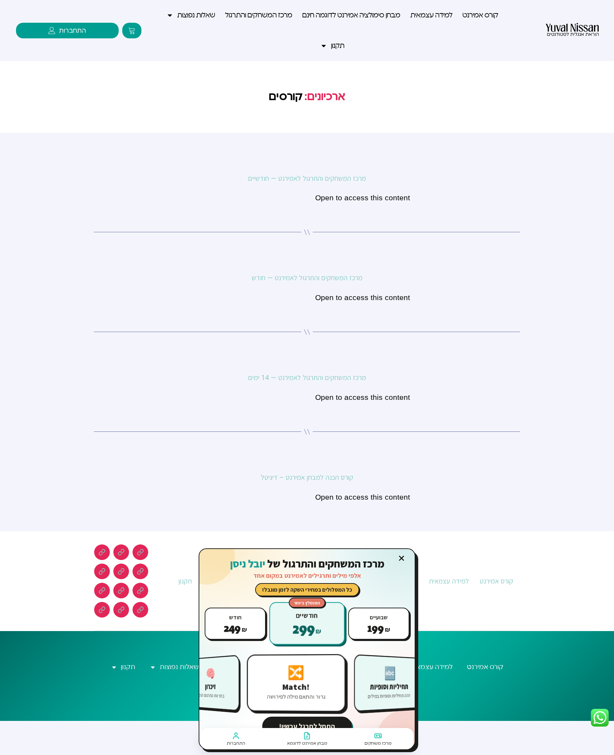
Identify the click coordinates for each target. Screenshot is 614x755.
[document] (307, 377)
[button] (401, 558)
